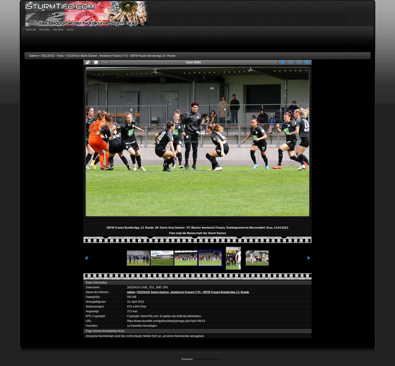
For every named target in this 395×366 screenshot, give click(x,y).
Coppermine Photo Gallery (205, 359)
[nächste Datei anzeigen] (299, 62)
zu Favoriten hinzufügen (142, 325)
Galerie (33, 55)
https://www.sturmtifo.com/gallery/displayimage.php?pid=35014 (166, 321)
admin (131, 292)
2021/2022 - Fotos (52, 55)
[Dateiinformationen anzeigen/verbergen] (96, 62)
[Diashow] (104, 62)
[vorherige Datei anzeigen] (290, 62)
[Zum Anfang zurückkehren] (282, 62)
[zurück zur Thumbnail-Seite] (87, 62)
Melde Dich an (152, 336)
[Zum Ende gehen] (307, 62)
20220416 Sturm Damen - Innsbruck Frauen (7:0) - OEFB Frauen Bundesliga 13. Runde (121, 55)
